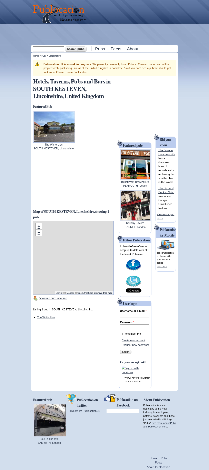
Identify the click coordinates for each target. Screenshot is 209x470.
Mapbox (70, 292)
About (132, 48)
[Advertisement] (105, 34)
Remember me (132, 333)
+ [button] (39, 226)
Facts (116, 48)
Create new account (133, 340)
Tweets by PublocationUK (85, 410)
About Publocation (158, 467)
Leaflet (59, 292)
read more (162, 266)
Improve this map (103, 292)
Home (36, 56)
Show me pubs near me (53, 298)
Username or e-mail (133, 310)
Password (127, 322)
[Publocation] (59, 13)
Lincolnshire (55, 56)
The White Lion (46, 317)
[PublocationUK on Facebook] (133, 270)
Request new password (135, 344)
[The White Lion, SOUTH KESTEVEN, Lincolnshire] (54, 140)
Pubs (100, 48)
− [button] (39, 232)
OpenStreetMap (85, 292)
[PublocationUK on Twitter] (133, 286)
